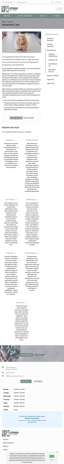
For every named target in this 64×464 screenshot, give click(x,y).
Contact (5, 449)
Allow (51, 456)
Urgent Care (50, 79)
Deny (51, 459)
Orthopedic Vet (52, 60)
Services (7, 16)
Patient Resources (25, 16)
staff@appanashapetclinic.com (15, 376)
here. (30, 462)
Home (4, 22)
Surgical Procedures (53, 75)
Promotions (58, 2)
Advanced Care (51, 50)
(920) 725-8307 (29, 118)
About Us (43, 16)
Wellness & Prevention (50, 39)
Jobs (52, 2)
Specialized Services (51, 71)
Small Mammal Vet (52, 65)
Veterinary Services (52, 34)
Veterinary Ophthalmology (52, 55)
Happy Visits (50, 83)
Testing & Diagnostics (50, 45)
